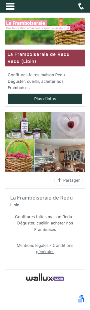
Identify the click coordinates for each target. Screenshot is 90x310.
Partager (71, 180)
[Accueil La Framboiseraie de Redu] (45, 30)
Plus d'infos (45, 98)
